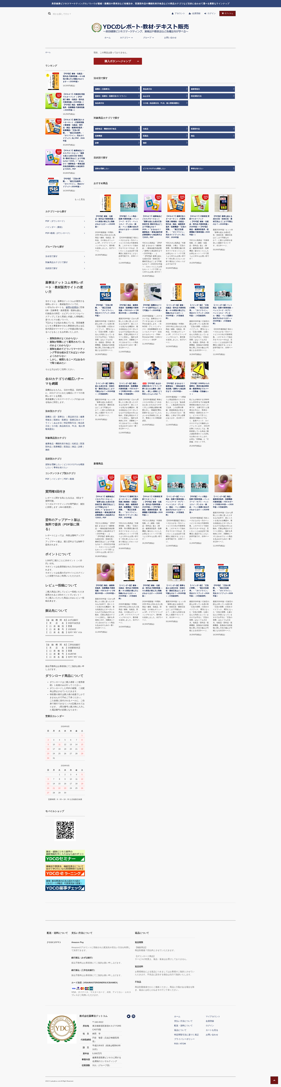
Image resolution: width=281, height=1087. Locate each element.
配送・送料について (183, 1025)
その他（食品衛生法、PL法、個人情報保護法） (161, 103)
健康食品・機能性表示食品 (57, 443)
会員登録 (196, 13)
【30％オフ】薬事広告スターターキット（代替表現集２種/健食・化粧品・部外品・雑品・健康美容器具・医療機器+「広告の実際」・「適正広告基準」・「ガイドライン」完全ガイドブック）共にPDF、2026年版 (74, 130)
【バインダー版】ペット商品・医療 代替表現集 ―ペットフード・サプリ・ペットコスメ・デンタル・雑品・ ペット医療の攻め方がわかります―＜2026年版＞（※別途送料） (223, 314)
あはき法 (58, 423)
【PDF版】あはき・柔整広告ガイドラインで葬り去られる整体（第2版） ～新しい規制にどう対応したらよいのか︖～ (152, 388)
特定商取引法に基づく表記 (186, 1034)
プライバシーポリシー (184, 1039)
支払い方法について (183, 1021)
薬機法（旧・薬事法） (55, 417)
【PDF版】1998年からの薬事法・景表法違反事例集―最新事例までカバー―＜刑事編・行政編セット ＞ (199, 388)
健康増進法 (195, 89)
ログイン (212, 13)
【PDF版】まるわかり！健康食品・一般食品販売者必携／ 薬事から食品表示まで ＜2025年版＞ (176, 387)
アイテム (229, 13)
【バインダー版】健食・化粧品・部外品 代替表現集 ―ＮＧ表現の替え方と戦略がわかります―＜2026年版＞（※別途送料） (176, 311)
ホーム (107, 37)
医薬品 (67, 446)
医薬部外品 (195, 129)
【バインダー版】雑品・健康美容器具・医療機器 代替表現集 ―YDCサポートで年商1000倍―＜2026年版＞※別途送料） (129, 388)
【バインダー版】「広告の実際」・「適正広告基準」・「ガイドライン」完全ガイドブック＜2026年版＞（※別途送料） (199, 310)
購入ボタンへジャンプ (118, 61)
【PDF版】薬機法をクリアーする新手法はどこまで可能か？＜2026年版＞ (152, 307)
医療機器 (58, 446)
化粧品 (75, 443)
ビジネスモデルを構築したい (154, 169)
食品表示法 (99, 103)
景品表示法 (73, 417)
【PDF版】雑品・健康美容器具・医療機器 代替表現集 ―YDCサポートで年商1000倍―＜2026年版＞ (129, 309)
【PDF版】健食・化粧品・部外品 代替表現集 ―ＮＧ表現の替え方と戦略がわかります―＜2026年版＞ (74, 78)
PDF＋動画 (69, 479)
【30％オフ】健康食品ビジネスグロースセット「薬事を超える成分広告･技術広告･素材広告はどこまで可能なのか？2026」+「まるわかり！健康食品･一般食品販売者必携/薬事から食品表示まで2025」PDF (74, 159)
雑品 (74, 446)
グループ (147, 37)
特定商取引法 (70, 423)
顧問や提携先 (72, 307)
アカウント (180, 13)
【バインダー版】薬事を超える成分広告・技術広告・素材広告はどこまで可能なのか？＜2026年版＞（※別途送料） (105, 388)
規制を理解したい (53, 464)
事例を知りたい (61, 467)
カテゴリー (125, 37)
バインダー (57, 479)
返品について (180, 1030)
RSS (176, 1043)
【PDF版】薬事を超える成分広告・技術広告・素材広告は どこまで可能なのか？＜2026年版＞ (223, 220)
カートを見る (212, 1030)
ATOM (183, 1043)
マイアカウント (213, 1016)
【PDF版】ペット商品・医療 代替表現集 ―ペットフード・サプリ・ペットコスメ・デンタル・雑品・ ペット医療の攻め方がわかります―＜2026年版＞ (129, 224)
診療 (80, 446)
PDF (47, 479)
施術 (47, 450)
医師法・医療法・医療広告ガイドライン (111, 96)
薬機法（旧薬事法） (103, 89)
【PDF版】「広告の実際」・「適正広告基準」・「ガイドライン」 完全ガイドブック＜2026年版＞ (73, 183)
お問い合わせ (170, 37)
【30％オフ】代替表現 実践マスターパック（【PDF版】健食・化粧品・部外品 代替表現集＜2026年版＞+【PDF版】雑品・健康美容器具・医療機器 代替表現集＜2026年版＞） (74, 102)
